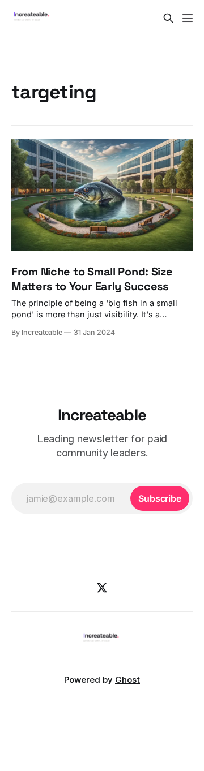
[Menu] (187, 18)
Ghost (127, 679)
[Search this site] (168, 18)
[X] (102, 587)
